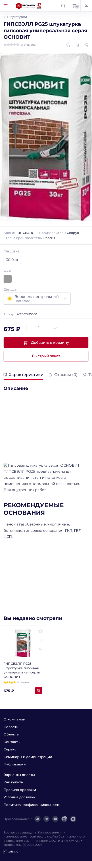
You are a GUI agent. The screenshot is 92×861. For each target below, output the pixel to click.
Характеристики (26, 375)
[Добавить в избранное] (68, 44)
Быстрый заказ (46, 356)
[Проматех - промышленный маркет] (29, 5)
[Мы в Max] (73, 819)
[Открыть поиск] (63, 5)
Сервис (10, 749)
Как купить (13, 782)
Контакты (12, 742)
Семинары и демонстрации (28, 757)
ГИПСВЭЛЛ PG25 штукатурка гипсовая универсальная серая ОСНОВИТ (22, 670)
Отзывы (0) (65, 375)
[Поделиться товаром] (86, 44)
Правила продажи (20, 790)
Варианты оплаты (19, 775)
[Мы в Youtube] (55, 819)
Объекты (11, 734)
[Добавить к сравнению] (77, 44)
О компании (14, 719)
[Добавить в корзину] (38, 690)
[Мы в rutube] (64, 819)
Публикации (15, 764)
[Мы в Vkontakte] (37, 819)
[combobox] (37, 299)
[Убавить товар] (30, 328)
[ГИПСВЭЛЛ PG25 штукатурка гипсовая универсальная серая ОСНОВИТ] (46, 137)
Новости (11, 727)
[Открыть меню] (5, 5)
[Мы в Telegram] (46, 819)
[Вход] (86, 5)
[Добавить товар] (47, 328)
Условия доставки (20, 797)
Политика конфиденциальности (32, 805)
